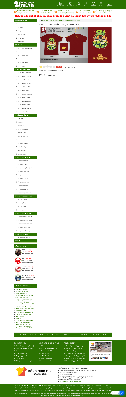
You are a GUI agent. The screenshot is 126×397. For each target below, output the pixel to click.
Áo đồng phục (21, 34)
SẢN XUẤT (75, 334)
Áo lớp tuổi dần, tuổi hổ (23, 80)
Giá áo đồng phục (100, 385)
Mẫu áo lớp (20, 41)
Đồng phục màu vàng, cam (25, 231)
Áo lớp (19, 24)
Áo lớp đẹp (20, 52)
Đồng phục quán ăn (22, 189)
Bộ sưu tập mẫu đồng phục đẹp (74, 346)
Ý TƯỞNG (23, 334)
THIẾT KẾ (41, 334)
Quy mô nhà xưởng (21, 358)
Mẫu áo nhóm (90, 385)
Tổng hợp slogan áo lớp (22, 289)
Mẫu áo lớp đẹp (21, 154)
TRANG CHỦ (60, 6)
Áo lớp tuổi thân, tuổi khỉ (24, 101)
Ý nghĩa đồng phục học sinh (23, 314)
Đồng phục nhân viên (23, 182)
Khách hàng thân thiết (22, 351)
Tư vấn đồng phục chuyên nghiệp (25, 346)
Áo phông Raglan (22, 203)
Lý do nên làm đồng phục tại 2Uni (75, 353)
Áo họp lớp (20, 38)
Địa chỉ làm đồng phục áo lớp (24, 301)
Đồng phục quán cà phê (24, 192)
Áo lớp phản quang (22, 62)
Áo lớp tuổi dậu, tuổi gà (23, 104)
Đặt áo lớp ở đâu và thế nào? (24, 299)
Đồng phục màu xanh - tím (24, 216)
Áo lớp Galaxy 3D (22, 55)
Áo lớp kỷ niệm (20, 316)
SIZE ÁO (93, 6)
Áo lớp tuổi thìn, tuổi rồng (24, 87)
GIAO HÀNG (84, 334)
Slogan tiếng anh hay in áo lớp (24, 324)
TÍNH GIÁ (66, 334)
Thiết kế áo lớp (21, 150)
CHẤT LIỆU (50, 334)
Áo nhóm (20, 140)
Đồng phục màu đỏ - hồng (24, 220)
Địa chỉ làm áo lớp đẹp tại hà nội (24, 312)
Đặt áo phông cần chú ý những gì (25, 303)
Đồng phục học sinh (23, 175)
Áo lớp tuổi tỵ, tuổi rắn (23, 90)
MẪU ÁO (78, 6)
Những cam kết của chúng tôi (24, 361)
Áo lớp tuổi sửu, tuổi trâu (24, 76)
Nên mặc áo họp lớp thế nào (23, 326)
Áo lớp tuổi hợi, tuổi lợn (24, 112)
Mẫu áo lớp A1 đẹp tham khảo (74, 348)
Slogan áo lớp (25, 388)
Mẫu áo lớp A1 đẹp (21, 310)
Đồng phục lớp (21, 31)
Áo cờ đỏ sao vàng (22, 136)
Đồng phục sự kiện (22, 178)
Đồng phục (20, 27)
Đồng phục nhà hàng (23, 185)
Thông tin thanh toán (21, 353)
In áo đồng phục (21, 147)
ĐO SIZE (58, 334)
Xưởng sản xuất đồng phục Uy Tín (75, 356)
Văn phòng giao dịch (21, 356)
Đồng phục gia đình (22, 143)
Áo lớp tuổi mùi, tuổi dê (23, 97)
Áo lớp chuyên (21, 66)
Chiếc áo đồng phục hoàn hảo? (74, 361)
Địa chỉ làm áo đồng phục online (24, 320)
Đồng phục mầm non (23, 171)
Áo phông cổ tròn (22, 199)
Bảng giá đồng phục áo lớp (23, 304)
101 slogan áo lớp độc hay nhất (24, 295)
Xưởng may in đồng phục (23, 322)
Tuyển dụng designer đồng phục (25, 348)
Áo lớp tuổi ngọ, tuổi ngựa (24, 94)
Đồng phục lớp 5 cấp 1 (23, 160)
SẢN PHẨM (70, 6)
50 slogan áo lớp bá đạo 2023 (24, 328)
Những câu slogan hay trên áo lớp (75, 358)
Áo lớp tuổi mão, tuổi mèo (24, 83)
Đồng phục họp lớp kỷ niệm (25, 167)
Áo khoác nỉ (20, 210)
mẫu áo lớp (32, 388)
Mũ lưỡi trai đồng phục (23, 237)
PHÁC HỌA (32, 334)
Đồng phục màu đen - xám (24, 223)
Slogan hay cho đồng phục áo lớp (25, 308)
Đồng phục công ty (22, 164)
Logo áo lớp (20, 118)
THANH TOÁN (95, 334)
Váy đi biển (20, 122)
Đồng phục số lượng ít (22, 291)
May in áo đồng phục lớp (22, 293)
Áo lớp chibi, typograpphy (24, 48)
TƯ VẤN (101, 6)
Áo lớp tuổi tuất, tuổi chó (24, 108)
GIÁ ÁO (86, 6)
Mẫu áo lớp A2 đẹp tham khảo (74, 351)
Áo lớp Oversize (22, 59)
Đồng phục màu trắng (23, 227)
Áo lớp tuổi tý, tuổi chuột (24, 72)
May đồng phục (21, 132)
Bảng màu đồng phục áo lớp (23, 306)
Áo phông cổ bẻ (21, 206)
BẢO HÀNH (105, 334)
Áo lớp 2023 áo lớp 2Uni (22, 297)
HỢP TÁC (109, 6)
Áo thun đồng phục (22, 129)
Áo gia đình (20, 125)
